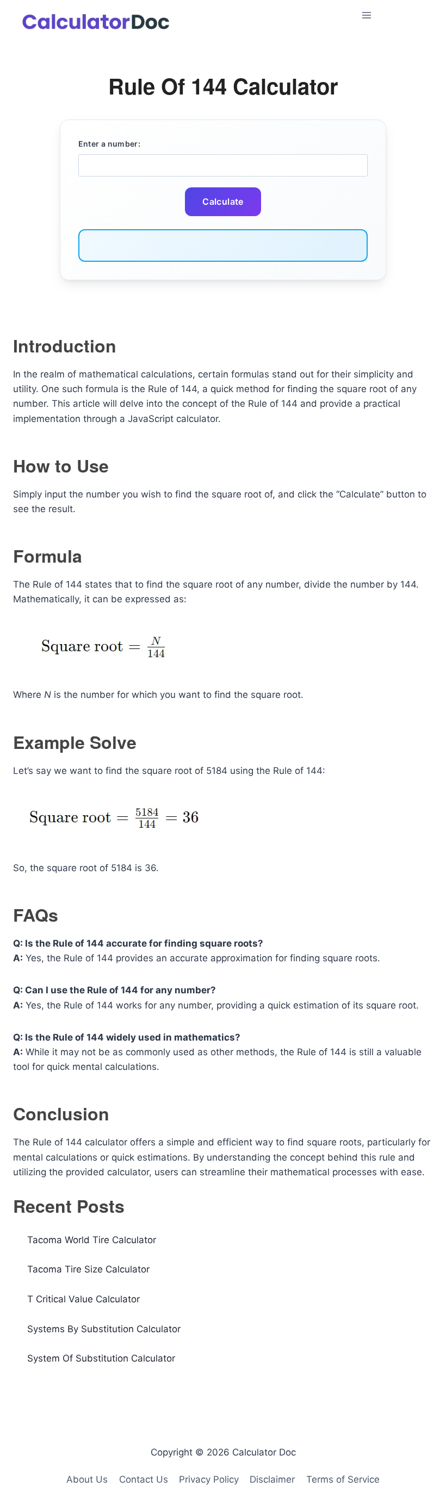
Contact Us (143, 1479)
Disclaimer (272, 1479)
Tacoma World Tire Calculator (91, 1239)
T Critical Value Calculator (83, 1299)
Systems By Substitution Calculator (104, 1329)
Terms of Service (343, 1479)
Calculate (223, 201)
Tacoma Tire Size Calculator (88, 1269)
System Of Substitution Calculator (101, 1358)
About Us (87, 1479)
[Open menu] (395, 15)
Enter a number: (109, 143)
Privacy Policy (209, 1479)
